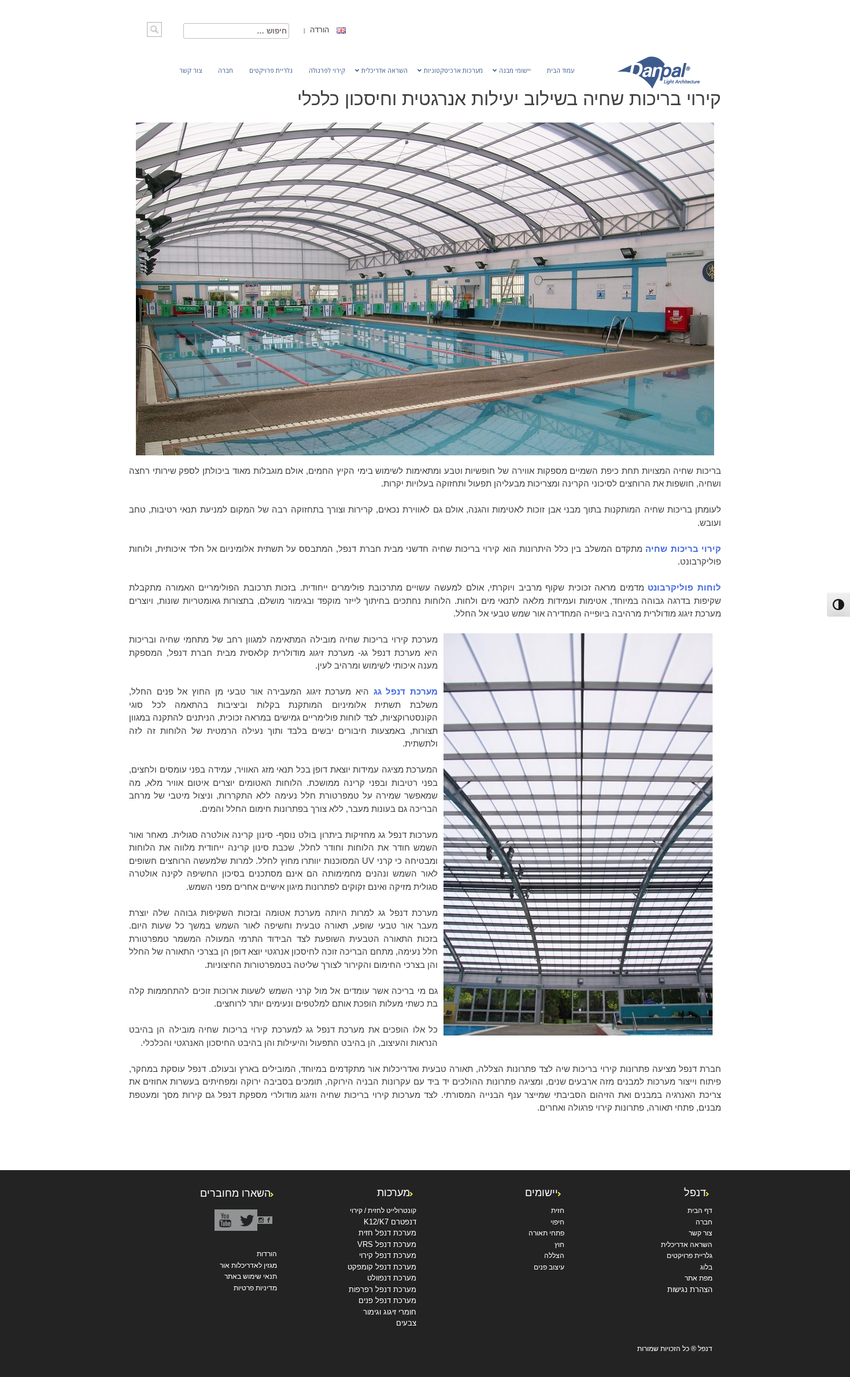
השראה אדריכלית (686, 1245)
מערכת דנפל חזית (387, 1232)
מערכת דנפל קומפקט (382, 1267)
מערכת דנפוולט (391, 1278)
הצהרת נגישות (689, 1289)
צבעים (406, 1323)
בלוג (706, 1267)
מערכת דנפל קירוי (387, 1255)
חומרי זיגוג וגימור (389, 1312)
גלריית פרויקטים (689, 1256)
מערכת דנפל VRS (386, 1244)
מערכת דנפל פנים (387, 1300)
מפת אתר (698, 1278)
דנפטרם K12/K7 (390, 1222)
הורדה (318, 29)
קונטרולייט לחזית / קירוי (383, 1211)
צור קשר (700, 1233)
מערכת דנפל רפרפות (382, 1289)
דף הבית (700, 1211)
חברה (704, 1222)
